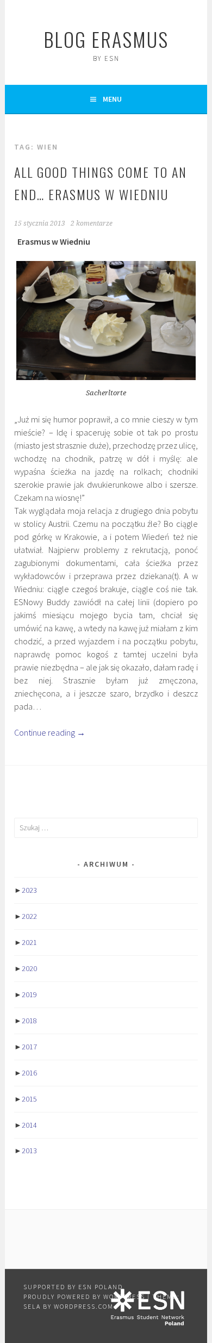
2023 (29, 890)
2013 (29, 1150)
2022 (29, 916)
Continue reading (49, 732)
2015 (29, 1099)
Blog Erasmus (106, 38)
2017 (29, 1047)
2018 (29, 1020)
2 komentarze (92, 223)
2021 (29, 942)
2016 (29, 1073)
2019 (29, 994)
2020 (29, 968)
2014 (29, 1125)
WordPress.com (84, 1306)
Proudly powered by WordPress (84, 1296)
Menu (112, 99)
